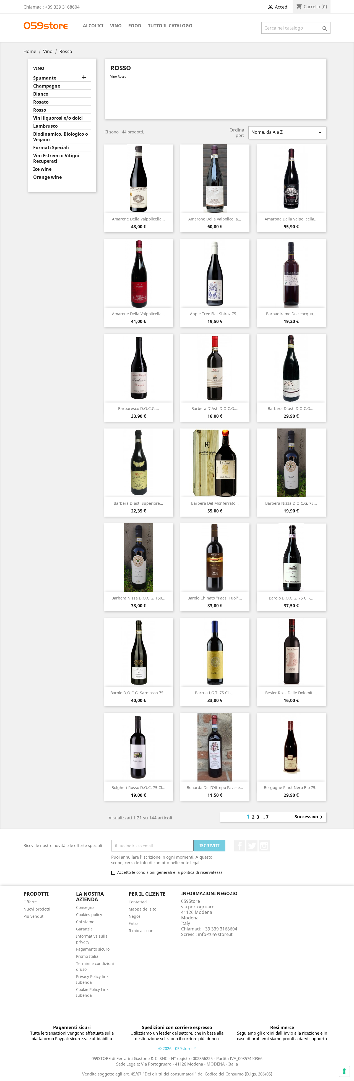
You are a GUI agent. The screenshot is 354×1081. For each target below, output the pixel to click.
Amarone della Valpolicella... (138, 219)
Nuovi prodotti (37, 909)
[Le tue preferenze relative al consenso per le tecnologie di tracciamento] (344, 1071)
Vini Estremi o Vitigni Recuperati (56, 158)
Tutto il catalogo (170, 26)
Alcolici (93, 26)
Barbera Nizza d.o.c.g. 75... (291, 503)
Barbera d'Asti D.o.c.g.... (214, 408)
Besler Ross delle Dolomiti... (291, 692)
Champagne (46, 86)
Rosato (41, 102)
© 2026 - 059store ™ (177, 1048)
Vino (116, 26)
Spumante (44, 78)
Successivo (310, 817)
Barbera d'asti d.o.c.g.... (291, 408)
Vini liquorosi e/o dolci (58, 118)
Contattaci (138, 901)
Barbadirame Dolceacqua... (291, 313)
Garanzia (84, 929)
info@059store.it (215, 934)
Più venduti (34, 916)
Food (134, 26)
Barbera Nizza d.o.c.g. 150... (138, 598)
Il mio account (142, 930)
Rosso (39, 110)
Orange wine (47, 177)
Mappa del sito (142, 909)
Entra (134, 923)
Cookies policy (89, 914)
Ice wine (42, 169)
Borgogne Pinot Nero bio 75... (291, 787)
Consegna (85, 907)
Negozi (135, 916)
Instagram (264, 845)
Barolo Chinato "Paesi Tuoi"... (215, 598)
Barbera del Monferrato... (215, 503)
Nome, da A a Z (287, 132)
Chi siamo (85, 921)
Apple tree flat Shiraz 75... (215, 313)
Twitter (251, 845)
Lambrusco (45, 126)
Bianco (40, 94)
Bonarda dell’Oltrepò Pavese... (215, 787)
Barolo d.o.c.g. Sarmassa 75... (138, 692)
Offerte (30, 901)
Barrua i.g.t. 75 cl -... (215, 692)
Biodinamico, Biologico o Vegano (60, 137)
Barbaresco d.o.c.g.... (138, 408)
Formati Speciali (51, 148)
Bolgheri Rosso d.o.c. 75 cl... (138, 787)
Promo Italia (87, 956)
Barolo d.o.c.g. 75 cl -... (291, 598)
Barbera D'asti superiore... (138, 503)
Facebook (239, 845)
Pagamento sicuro (93, 949)
